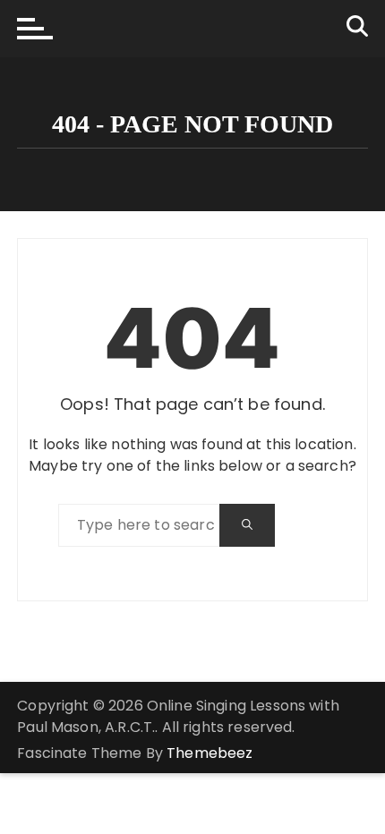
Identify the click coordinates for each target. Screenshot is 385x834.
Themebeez (209, 753)
